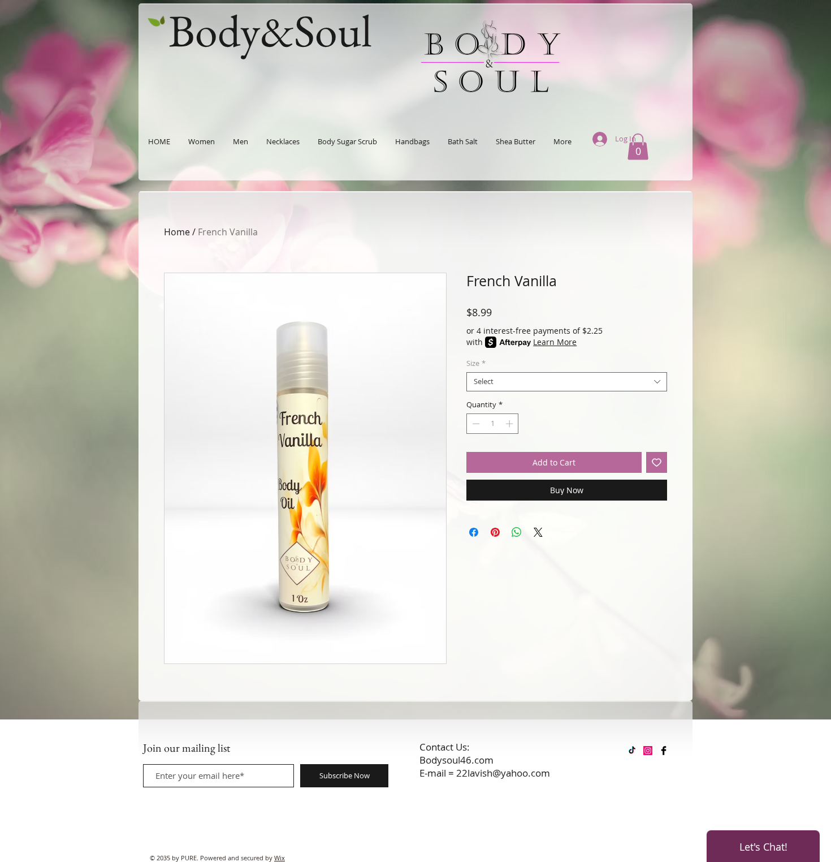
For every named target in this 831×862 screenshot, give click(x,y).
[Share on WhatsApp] (516, 532)
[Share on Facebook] (474, 532)
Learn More (555, 342)
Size (476, 363)
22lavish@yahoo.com (503, 772)
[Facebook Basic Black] (663, 750)
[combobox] (566, 381)
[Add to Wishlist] (656, 462)
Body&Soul (270, 30)
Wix (279, 858)
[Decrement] (475, 423)
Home (177, 232)
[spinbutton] (493, 423)
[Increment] (510, 423)
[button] (638, 146)
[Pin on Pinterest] (495, 532)
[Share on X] (538, 532)
